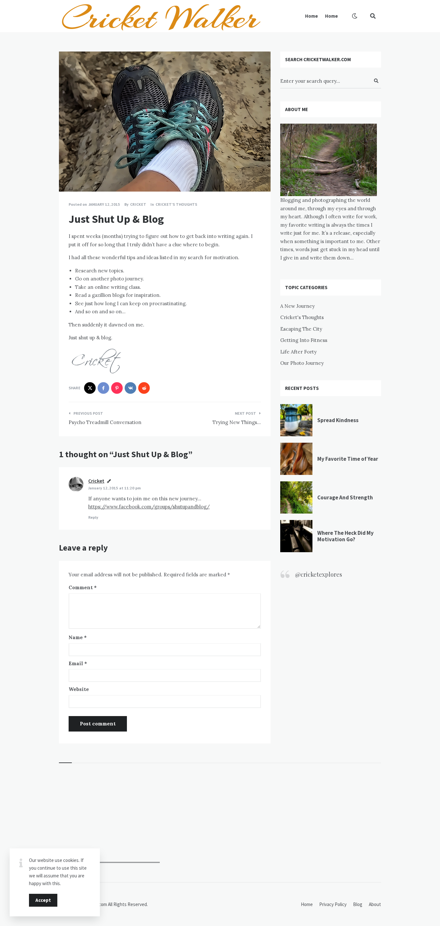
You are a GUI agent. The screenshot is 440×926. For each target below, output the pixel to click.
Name (78, 637)
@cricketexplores (318, 574)
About (375, 904)
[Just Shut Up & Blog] (68, 174)
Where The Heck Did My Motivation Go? (345, 536)
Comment (83, 587)
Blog (357, 904)
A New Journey (297, 306)
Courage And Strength (345, 497)
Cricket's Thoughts (176, 204)
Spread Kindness (338, 420)
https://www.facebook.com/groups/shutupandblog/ (149, 507)
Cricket (96, 480)
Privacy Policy (333, 904)
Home (311, 16)
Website (79, 689)
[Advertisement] (109, 822)
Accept (43, 900)
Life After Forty (298, 352)
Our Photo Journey (302, 363)
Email (78, 663)
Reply (93, 517)
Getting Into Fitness (303, 340)
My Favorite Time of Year (347, 458)
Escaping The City (301, 329)
